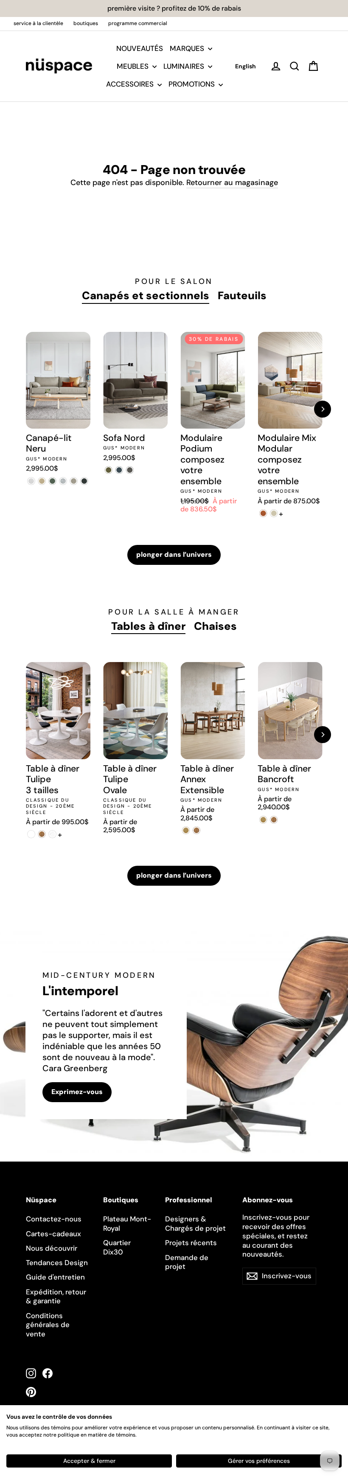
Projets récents (191, 1242)
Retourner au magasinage (232, 182)
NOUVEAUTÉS (139, 48)
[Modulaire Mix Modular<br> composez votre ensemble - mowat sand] (273, 513)
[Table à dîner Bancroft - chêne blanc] (263, 819)
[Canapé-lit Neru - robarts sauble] (31, 481)
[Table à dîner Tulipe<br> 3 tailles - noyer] (41, 834)
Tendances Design (57, 1262)
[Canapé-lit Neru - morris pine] (52, 481)
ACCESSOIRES (130, 84)
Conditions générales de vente (48, 1325)
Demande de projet (186, 1262)
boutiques (85, 23)
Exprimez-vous (77, 1091)
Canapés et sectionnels (145, 296)
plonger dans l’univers (174, 554)
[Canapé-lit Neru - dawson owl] (73, 481)
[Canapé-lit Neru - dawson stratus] (84, 481)
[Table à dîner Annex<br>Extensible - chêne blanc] (185, 830)
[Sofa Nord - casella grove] (108, 470)
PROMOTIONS (192, 84)
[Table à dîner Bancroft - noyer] (273, 819)
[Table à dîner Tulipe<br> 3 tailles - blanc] (31, 834)
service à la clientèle (38, 23)
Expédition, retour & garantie (56, 1296)
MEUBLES (133, 66)
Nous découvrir (51, 1248)
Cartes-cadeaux (53, 1233)
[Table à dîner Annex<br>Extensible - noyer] (196, 830)
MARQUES (188, 48)
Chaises (215, 626)
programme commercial (137, 23)
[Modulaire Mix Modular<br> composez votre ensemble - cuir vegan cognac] (263, 513)
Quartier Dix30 (117, 1247)
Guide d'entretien (55, 1277)
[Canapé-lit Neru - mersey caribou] (41, 481)
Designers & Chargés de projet (195, 1223)
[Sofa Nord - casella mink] (129, 470)
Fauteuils (242, 296)
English (245, 66)
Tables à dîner (148, 626)
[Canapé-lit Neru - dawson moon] (63, 481)
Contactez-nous (53, 1219)
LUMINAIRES (184, 66)
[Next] (322, 409)
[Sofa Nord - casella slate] (119, 470)
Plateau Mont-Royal (127, 1223)
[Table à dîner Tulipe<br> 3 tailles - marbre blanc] (52, 834)
